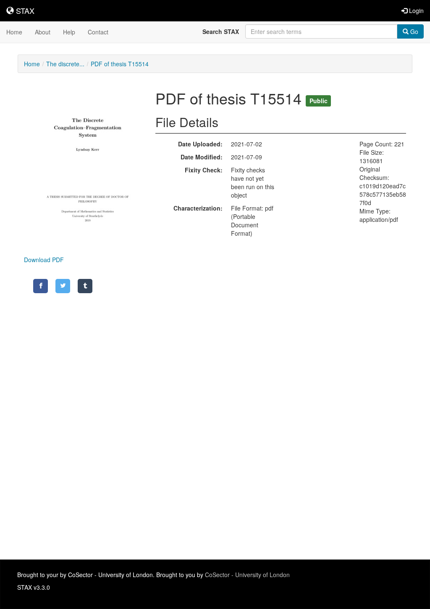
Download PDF (44, 259)
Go (413, 31)
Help (69, 32)
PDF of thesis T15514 (120, 64)
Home (14, 32)
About (42, 32)
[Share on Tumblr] (85, 286)
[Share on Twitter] (62, 286)
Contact (98, 32)
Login (415, 10)
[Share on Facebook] (40, 286)
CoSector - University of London (247, 574)
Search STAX (220, 31)
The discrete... (65, 64)
